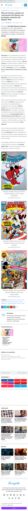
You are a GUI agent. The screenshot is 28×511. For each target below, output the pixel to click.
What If (19, 303)
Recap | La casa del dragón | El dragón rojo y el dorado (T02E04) (20, 458)
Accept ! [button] (14, 508)
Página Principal (5, 10)
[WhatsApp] (8, 307)
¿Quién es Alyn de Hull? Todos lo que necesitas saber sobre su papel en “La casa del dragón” (20, 436)
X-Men (23, 303)
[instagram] (7, 383)
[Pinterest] (11, 307)
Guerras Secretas (5, 301)
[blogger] (4, 495)
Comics (18, 299)
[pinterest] (20, 383)
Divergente (10, 313)
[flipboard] (20, 380)
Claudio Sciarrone (14, 10)
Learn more (10, 505)
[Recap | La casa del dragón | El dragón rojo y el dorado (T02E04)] (21, 452)
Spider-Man (4, 303)
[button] (2, 5)
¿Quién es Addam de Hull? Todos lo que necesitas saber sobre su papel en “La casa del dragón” (7, 437)
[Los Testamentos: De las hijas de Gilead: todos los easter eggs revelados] (21, 413)
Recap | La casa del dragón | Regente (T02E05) (6, 458)
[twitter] (20, 386)
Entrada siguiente (21, 372)
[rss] (24, 495)
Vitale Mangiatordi (12, 303)
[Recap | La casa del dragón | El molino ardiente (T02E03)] (7, 466)
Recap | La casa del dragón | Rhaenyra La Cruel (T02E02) (20, 473)
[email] (7, 495)
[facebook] (7, 380)
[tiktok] (7, 386)
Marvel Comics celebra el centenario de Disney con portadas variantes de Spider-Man (7, 340)
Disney (22, 299)
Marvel (12, 301)
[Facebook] (2, 307)
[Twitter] (5, 307)
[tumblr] (15, 498)
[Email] (14, 307)
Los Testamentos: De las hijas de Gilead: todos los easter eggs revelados (21, 420)
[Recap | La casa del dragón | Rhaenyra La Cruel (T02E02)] (21, 466)
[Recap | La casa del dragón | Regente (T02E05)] (7, 452)
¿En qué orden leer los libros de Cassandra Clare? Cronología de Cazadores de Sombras (7, 420)
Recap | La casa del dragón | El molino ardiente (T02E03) (6, 473)
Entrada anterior (6, 372)
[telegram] (9, 498)
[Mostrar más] (17, 307)
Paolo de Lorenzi (18, 301)
